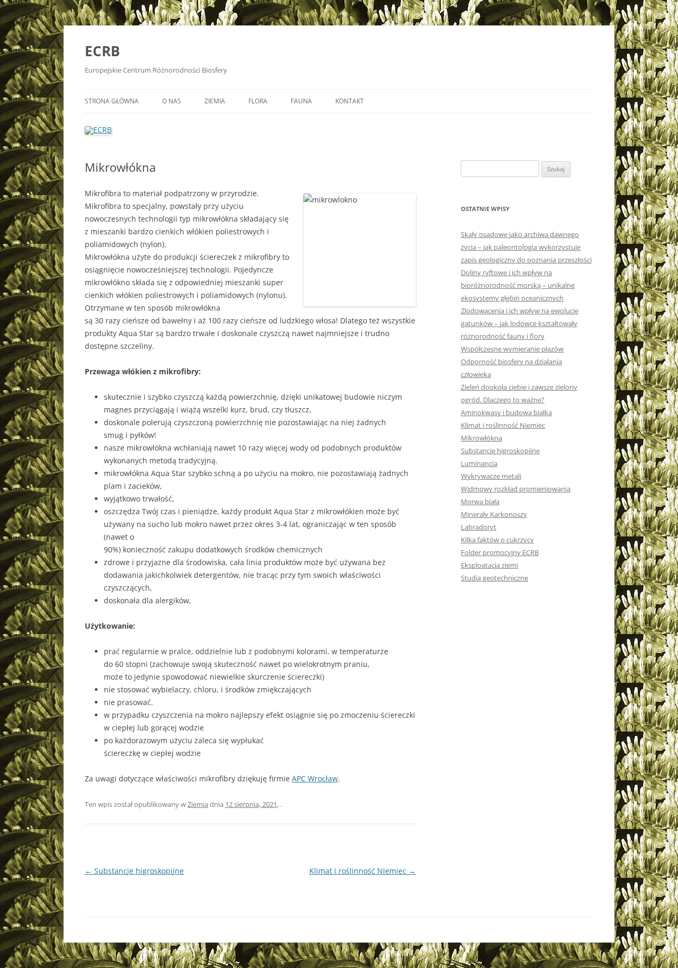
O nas (171, 100)
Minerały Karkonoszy (494, 514)
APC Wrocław (315, 778)
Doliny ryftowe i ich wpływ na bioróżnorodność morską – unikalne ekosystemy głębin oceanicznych (518, 285)
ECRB (102, 50)
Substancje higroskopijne (134, 871)
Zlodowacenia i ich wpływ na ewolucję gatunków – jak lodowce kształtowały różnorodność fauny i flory (519, 323)
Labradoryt (478, 527)
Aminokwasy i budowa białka (506, 412)
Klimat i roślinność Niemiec (362, 871)
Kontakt (349, 100)
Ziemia (214, 100)
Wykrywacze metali (491, 476)
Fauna (301, 100)
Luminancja (479, 463)
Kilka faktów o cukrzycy (497, 539)
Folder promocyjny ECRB (500, 552)
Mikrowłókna (481, 438)
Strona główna (112, 100)
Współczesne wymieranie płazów (512, 349)
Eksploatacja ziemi (489, 565)
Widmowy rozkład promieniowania (515, 489)
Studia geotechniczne (494, 578)
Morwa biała (480, 501)
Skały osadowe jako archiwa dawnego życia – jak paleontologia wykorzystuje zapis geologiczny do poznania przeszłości (526, 247)
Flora (257, 100)
